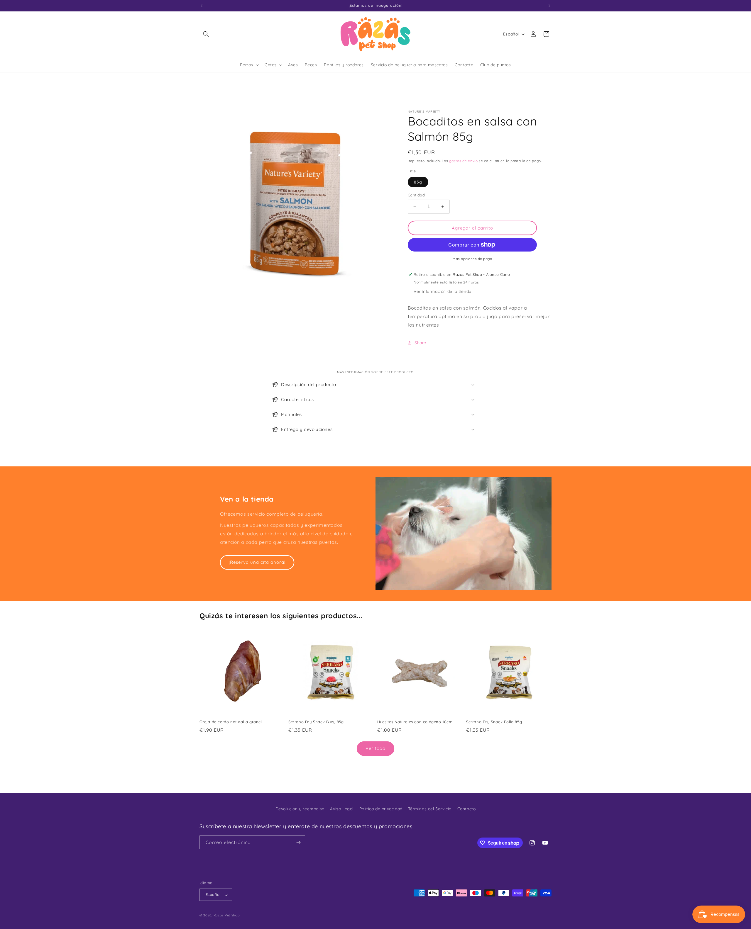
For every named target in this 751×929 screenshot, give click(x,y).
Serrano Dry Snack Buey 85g (316, 721)
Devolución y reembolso (299, 808)
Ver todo (375, 748)
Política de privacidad (380, 808)
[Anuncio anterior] (201, 5)
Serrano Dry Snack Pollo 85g (494, 721)
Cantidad (416, 195)
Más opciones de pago (472, 259)
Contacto (466, 808)
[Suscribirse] (298, 842)
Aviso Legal (341, 808)
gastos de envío (463, 161)
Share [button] (420, 342)
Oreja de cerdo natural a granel (230, 721)
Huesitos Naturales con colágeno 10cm (415, 721)
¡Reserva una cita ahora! (257, 562)
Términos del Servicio (429, 808)
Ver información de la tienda (442, 291)
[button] (205, 34)
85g (418, 182)
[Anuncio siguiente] (549, 5)
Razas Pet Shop (227, 915)
